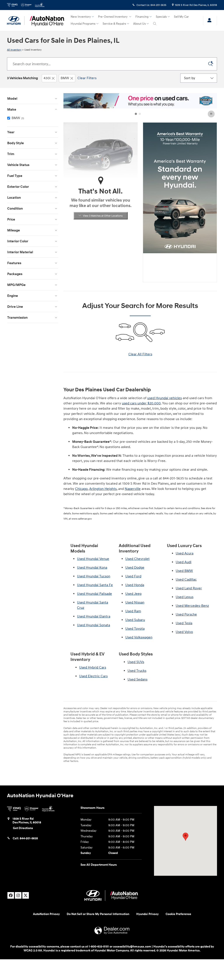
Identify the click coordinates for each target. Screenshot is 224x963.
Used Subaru (135, 620)
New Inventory (81, 17)
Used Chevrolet (137, 559)
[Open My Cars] (208, 20)
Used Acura (184, 553)
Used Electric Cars (93, 676)
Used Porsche (186, 614)
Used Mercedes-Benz (192, 606)
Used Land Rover (189, 588)
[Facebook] (10, 895)
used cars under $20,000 (141, 403)
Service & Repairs (114, 24)
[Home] (15, 20)
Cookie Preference (178, 914)
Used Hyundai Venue (93, 559)
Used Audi (183, 562)
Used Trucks (137, 671)
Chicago (81, 489)
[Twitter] (25, 895)
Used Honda (134, 585)
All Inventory (14, 49)
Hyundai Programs (83, 24)
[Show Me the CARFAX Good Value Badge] (75, 240)
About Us (139, 24)
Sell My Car (181, 17)
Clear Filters (86, 78)
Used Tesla (184, 623)
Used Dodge (134, 567)
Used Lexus (184, 597)
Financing (142, 17)
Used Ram (133, 611)
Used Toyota (135, 628)
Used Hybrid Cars (92, 667)
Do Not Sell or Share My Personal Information (98, 914)
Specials (161, 17)
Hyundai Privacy (147, 914)
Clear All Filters (140, 354)
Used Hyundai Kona (92, 567)
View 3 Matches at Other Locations (102, 215)
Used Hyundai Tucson (93, 576)
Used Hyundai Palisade (94, 594)
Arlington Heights (103, 489)
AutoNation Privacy (46, 914)
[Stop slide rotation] (211, 113)
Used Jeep (133, 594)
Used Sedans (137, 679)
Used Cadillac (186, 579)
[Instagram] (18, 895)
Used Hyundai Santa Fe (95, 585)
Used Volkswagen (138, 637)
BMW (65, 78)
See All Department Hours (98, 865)
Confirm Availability (100, 253)
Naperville (133, 489)
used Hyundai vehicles (164, 398)
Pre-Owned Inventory (113, 17)
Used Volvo (184, 632)
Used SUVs (136, 662)
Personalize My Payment (101, 263)
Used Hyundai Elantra (93, 616)
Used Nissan (134, 602)
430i (47, 78)
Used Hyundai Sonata (93, 625)
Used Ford (133, 576)
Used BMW (184, 571)
